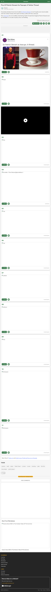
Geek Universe (4, 564)
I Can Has (3, 557)
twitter (11, 466)
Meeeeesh (6, 7)
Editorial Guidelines (5, 574)
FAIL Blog (3, 559)
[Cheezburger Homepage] (25, 586)
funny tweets (4, 469)
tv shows (24, 466)
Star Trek (43, 466)
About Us (3, 573)
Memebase (26, 1)
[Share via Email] (49, 23)
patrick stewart (11, 469)
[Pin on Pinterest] (9, 72)
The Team (3, 571)
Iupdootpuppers (47, 103)
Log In (48, 1)
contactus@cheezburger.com (8, 583)
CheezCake (3, 566)
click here (6, 15)
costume (3, 466)
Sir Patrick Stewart (26, 12)
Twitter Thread (17, 466)
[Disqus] (25, 501)
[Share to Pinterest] (46, 23)
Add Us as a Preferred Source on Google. (26, 458)
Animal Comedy (4, 562)
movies (28, 466)
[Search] (3, 1)
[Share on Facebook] (41, 23)
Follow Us (10, 458)
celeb (38, 466)
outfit (8, 466)
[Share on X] (44, 23)
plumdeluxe (47, 203)
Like (4, 472)
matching (34, 466)
